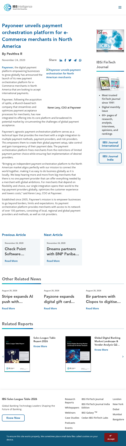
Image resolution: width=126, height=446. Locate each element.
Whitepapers (72, 407)
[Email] (75, 60)
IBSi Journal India (110, 158)
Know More (40, 346)
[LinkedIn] (61, 60)
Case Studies (72, 417)
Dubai (116, 409)
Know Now (13, 417)
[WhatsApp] (80, 60)
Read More (11, 260)
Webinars (70, 412)
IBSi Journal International (110, 144)
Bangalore (118, 419)
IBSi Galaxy (89, 412)
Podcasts (70, 422)
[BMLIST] (110, 40)
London (117, 399)
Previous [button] (3, 356)
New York (118, 404)
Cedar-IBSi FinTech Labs (95, 417)
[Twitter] (70, 60)
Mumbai (117, 414)
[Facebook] (65, 60)
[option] (32, 356)
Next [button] (123, 356)
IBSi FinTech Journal (93, 399)
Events (69, 427)
